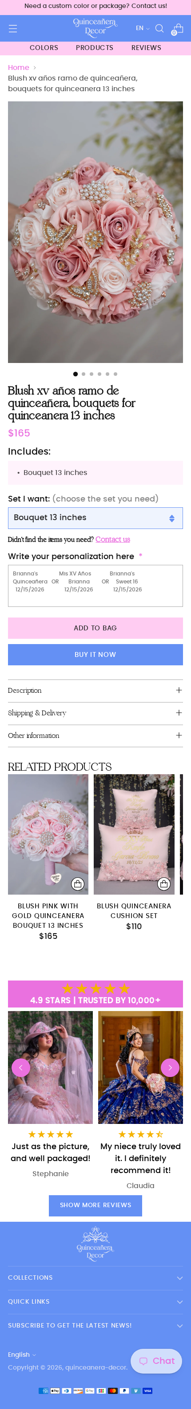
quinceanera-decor (95, 1368)
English (19, 1355)
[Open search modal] (159, 28)
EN (139, 28)
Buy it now (95, 655)
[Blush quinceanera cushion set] (134, 834)
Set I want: (83, 499)
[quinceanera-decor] (95, 28)
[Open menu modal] (13, 28)
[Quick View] (77, 884)
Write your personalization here (71, 557)
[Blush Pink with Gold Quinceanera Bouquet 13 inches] (48, 834)
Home (18, 67)
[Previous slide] (21, 1067)
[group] (140, 1101)
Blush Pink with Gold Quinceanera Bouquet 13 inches (48, 916)
